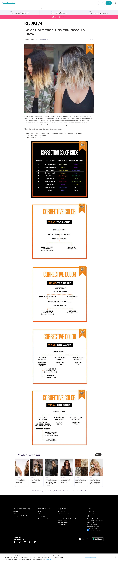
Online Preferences (92, 528)
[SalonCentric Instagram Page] (20, 542)
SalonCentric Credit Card (64, 513)
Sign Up (101, 3)
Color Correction (48, 490)
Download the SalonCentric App (66, 515)
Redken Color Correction (62, 490)
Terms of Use (90, 513)
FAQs (39, 511)
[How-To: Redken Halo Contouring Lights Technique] (36, 473)
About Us (15, 511)
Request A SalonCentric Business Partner (68, 518)
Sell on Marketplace (18, 517)
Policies (89, 517)
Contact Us (41, 513)
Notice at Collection (92, 524)
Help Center (41, 515)
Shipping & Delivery (43, 517)
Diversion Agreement (92, 518)
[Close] (115, 557)
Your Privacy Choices (95, 530)
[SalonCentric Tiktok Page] (30, 542)
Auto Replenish (61, 524)
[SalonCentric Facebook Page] (14, 542)
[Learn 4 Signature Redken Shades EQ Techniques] (22, 473)
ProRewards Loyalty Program (21, 515)
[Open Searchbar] (115, 3)
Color (82, 490)
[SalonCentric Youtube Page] (35, 542)
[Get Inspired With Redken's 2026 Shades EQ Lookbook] (81, 473)
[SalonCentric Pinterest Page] (25, 542)
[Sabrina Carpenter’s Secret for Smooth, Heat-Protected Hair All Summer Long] (96, 473)
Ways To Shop (61, 511)
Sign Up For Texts (62, 520)
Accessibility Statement (93, 526)
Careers (15, 513)
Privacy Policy (90, 522)
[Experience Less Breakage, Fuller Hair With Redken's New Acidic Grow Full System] (51, 473)
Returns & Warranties (43, 518)
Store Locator (61, 517)
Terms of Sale (90, 511)
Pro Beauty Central (6, 16)
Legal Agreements (91, 515)
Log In (108, 3)
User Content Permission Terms (95, 520)
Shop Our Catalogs (63, 522)
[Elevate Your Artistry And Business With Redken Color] (66, 473)
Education (75, 490)
